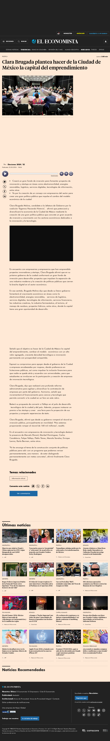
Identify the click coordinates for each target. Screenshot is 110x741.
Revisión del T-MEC (56, 49)
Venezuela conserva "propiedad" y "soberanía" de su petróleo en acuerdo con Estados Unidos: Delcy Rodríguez (41, 551)
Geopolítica (6, 545)
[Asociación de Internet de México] (105, 730)
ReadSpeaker (54, 175)
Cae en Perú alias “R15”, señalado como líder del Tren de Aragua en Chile (68, 584)
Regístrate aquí (81, 698)
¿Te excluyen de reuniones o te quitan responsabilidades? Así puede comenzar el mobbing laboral (67, 618)
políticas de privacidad (96, 702)
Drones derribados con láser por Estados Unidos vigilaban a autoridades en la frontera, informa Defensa (95, 618)
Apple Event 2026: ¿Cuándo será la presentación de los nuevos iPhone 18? (41, 651)
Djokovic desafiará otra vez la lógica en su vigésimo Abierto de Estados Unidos (14, 651)
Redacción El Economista (91, 590)
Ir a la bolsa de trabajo (30, 718)
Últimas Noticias (12, 49)
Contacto (56, 699)
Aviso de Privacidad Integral (40, 699)
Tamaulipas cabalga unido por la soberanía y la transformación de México (68, 550)
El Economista (22, 692)
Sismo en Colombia (39, 49)
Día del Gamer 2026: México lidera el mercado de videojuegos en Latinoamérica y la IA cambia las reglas (14, 618)
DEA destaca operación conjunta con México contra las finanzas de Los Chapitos (95, 584)
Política (5, 56)
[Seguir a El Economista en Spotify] (99, 710)
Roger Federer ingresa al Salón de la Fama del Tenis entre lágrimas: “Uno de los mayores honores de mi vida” (14, 585)
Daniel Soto (88, 557)
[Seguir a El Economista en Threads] (94, 714)
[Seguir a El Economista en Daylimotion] (84, 714)
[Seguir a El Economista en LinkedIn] (89, 710)
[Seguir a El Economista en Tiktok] (99, 714)
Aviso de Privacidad (21, 699)
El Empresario (33, 692)
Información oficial (18, 478)
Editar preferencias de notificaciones (16, 702)
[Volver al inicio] (35, 687)
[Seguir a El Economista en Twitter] (84, 710)
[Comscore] (90, 730)
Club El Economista (47, 692)
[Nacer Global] (9, 712)
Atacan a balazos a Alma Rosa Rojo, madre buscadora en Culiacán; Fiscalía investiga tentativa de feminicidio (94, 551)
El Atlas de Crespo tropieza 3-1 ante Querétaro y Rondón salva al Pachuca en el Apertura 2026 (41, 584)
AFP (5, 557)
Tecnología (6, 612)
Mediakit (16, 695)
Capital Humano (61, 612)
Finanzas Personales (90, 646)
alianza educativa (72, 49)
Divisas (101, 49)
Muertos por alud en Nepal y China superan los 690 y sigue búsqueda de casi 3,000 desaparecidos (13, 551)
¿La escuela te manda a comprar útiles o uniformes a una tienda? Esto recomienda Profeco (95, 651)
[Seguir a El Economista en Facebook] (79, 710)
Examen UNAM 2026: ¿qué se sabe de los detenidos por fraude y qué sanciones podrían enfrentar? (68, 652)
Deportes (5, 579)
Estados (85, 545)
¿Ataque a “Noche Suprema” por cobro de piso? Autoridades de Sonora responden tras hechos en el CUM (41, 618)
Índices (94, 49)
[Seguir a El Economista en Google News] (89, 714)
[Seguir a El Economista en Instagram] (104, 710)
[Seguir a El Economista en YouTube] (94, 710)
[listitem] (5, 174)
